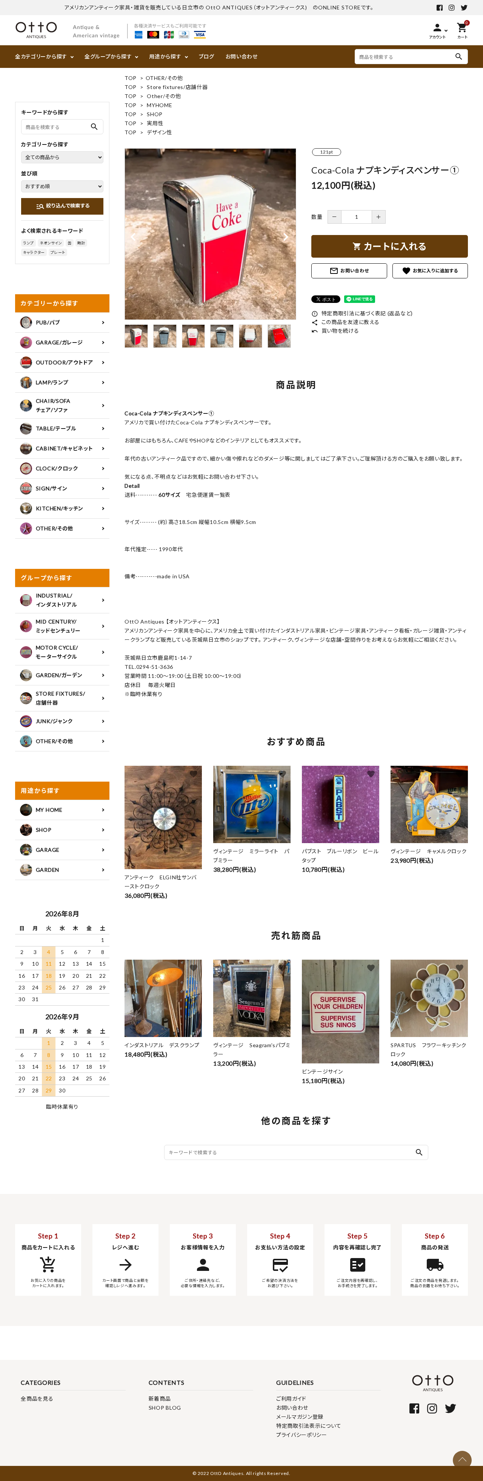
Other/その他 (164, 96)
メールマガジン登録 (299, 1416)
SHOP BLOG (165, 1407)
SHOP (155, 114)
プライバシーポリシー (301, 1435)
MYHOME (159, 105)
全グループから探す (108, 56)
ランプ (28, 243)
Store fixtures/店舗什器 (177, 87)
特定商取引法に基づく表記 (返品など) (362, 313)
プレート (58, 252)
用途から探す (165, 56)
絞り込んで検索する (63, 206)
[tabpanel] (210, 234)
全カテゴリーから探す (41, 56)
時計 (81, 243)
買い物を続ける (335, 330)
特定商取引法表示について (308, 1426)
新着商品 (160, 1398)
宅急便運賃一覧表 (206, 495)
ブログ (206, 56)
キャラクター (34, 252)
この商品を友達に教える (345, 322)
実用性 (155, 123)
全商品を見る (37, 1398)
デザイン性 (159, 132)
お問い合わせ (242, 56)
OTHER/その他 (164, 78)
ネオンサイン (51, 243)
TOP (131, 78)
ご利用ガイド (291, 1398)
